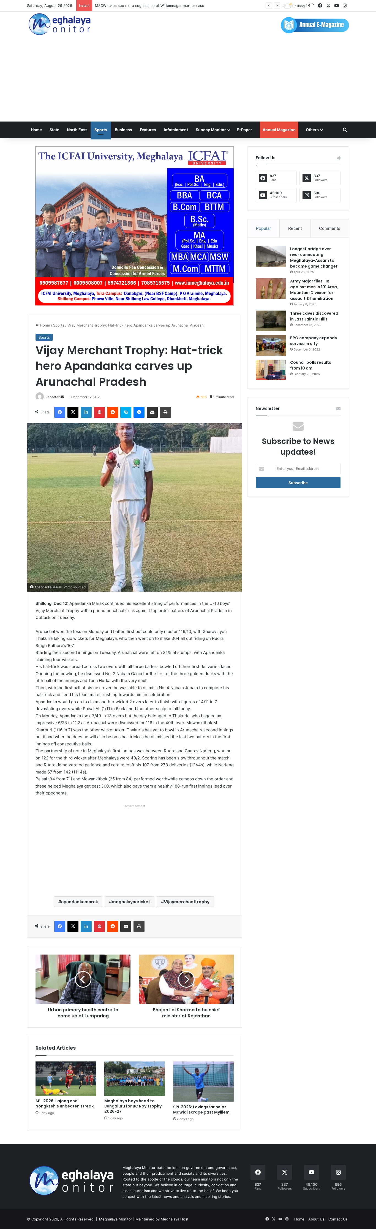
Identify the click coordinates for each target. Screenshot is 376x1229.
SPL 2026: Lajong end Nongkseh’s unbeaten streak (65, 1103)
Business (123, 129)
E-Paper (244, 129)
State (54, 129)
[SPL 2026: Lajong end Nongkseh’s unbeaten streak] (66, 1078)
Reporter (52, 397)
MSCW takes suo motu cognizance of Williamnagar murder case (149, 5)
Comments (329, 228)
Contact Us (338, 1219)
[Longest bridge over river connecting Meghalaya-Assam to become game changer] (271, 256)
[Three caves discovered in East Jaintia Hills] (271, 321)
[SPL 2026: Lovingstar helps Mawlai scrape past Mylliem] (203, 1081)
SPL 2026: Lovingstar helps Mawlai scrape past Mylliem (201, 1109)
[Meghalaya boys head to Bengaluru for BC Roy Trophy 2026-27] (134, 1078)
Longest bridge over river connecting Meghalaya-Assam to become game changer (313, 257)
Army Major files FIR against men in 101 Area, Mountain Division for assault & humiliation (314, 289)
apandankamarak (79, 901)
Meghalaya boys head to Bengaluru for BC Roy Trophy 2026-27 (133, 1106)
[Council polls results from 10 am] (271, 370)
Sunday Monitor (211, 129)
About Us (316, 1219)
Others (312, 129)
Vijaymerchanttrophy (186, 901)
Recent (295, 228)
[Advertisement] (188, 80)
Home (36, 129)
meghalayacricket (131, 901)
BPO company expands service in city (313, 340)
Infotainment (176, 129)
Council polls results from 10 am (310, 365)
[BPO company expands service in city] (271, 345)
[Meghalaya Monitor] (60, 24)
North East (77, 129)
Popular (263, 228)
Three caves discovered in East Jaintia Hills (314, 316)
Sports (100, 129)
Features (148, 129)
